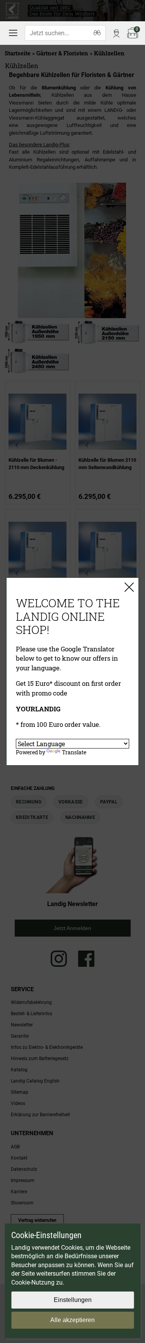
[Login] (116, 33)
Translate (74, 752)
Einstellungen (73, 1300)
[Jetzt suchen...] (97, 33)
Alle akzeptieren (72, 1320)
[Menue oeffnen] (13, 32)
